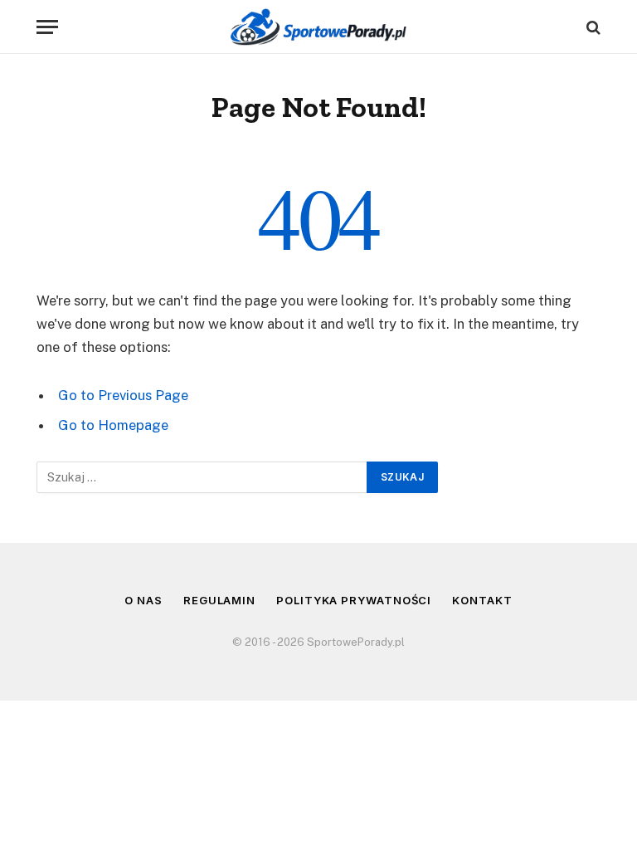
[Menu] (47, 27)
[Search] (592, 27)
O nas (143, 600)
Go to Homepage (113, 425)
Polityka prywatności (353, 600)
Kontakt (482, 600)
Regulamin (219, 600)
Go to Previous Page (123, 395)
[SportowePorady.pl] (318, 27)
